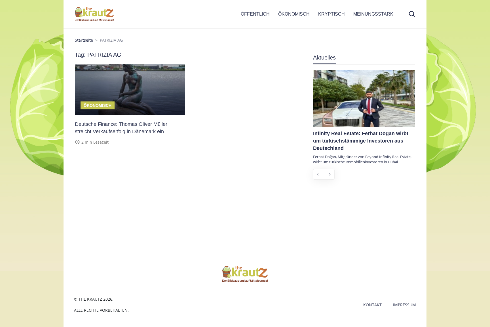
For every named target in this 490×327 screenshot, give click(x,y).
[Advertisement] (364, 226)
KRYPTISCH (331, 14)
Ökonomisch (97, 105)
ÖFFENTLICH (255, 14)
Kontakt (372, 304)
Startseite (84, 40)
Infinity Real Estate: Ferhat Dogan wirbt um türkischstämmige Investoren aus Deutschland (360, 141)
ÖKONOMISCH (294, 14)
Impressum (404, 304)
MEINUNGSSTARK (373, 14)
